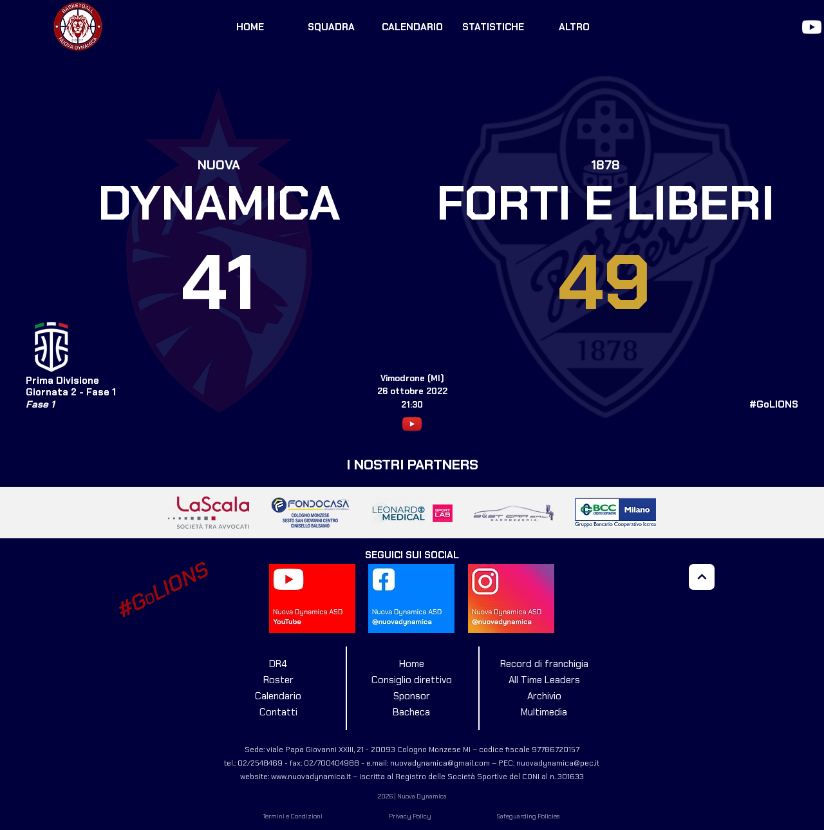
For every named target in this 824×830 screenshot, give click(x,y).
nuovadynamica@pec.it (557, 763)
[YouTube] (811, 27)
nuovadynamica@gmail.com (440, 763)
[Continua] (702, 577)
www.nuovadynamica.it (311, 776)
